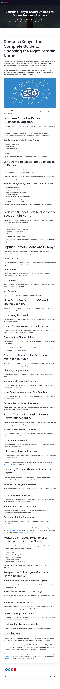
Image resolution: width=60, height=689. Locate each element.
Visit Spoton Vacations (14, 530)
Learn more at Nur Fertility (26, 532)
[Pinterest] (15, 669)
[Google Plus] (12, 669)
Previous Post (11, 677)
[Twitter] (9, 669)
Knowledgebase (27, 19)
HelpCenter (39, 19)
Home (17, 19)
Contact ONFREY (8, 656)
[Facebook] (6, 669)
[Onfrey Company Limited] (5, 3)
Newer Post (50, 677)
